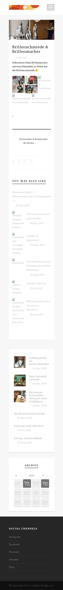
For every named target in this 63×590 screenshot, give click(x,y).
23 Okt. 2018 (24, 430)
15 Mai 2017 (21, 57)
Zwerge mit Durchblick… (29, 438)
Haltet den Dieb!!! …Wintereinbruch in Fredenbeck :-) (31, 196)
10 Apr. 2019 (40, 368)
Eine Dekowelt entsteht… (38, 378)
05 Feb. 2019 (40, 383)
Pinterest (14, 552)
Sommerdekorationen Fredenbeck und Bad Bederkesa (40, 265)
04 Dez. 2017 (22, 205)
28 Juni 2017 (37, 314)
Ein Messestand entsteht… (30, 413)
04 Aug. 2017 (37, 245)
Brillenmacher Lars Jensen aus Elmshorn (38, 305)
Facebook (14, 544)
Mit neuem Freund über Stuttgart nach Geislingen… (38, 397)
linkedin (13, 559)
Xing (11, 567)
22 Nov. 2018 (39, 405)
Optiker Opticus (36, 283)
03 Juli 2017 (36, 288)
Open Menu (50, 7)
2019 (31, 475)
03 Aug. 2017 (37, 275)
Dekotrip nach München (29, 425)
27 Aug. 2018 (24, 442)
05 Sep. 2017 (37, 223)
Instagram (14, 537)
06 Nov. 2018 (24, 418)
